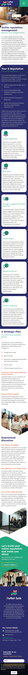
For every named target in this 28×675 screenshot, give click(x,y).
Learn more (3, 669)
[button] (25, 3)
